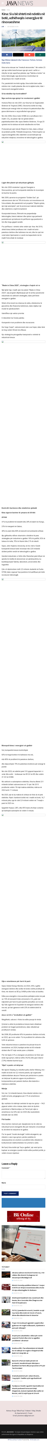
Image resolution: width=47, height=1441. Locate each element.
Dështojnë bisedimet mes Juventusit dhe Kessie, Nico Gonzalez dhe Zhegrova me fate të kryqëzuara (27, 1300)
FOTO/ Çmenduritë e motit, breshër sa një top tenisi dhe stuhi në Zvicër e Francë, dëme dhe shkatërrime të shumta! (28, 1312)
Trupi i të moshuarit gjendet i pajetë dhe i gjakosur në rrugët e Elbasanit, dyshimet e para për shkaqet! (28, 1325)
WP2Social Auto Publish (15, 1439)
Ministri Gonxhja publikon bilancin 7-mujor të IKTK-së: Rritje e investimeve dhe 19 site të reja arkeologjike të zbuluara (28, 1287)
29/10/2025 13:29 (12, 26)
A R (3, 26)
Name (4, 1183)
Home (3, 10)
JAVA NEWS (10, 1432)
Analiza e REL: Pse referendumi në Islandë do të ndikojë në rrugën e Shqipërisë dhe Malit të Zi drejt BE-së (27, 1350)
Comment (6, 1168)
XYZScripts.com (34, 1439)
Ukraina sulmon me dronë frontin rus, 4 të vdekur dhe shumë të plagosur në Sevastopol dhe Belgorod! (28, 1275)
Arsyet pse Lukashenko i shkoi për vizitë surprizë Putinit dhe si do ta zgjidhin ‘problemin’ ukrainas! (27, 1338)
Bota (8, 10)
